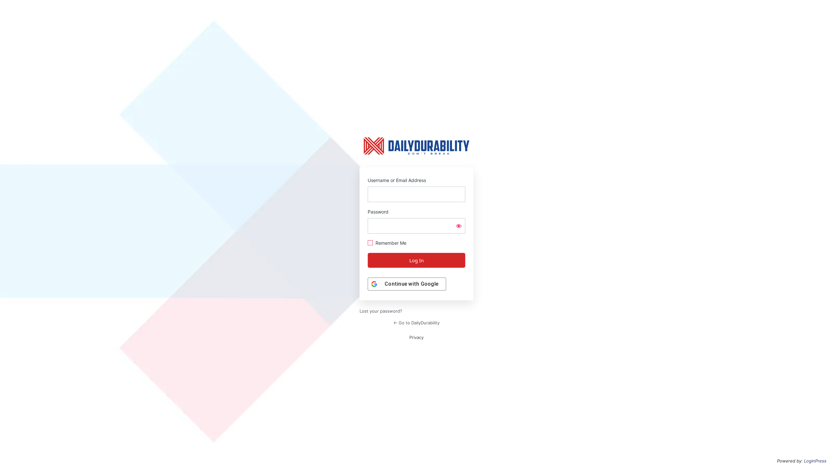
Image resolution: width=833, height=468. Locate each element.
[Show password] (458, 226)
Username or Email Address (397, 180)
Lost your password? (381, 311)
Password (378, 211)
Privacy (416, 337)
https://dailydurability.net (416, 146)
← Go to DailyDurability (416, 322)
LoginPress (815, 460)
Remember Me (391, 243)
